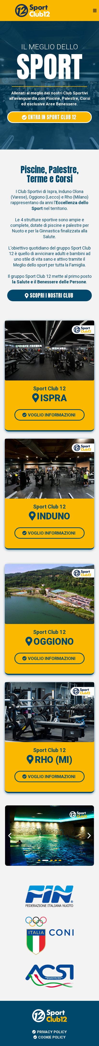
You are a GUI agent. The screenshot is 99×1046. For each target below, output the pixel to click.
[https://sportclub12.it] (32, 10)
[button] (94, 11)
